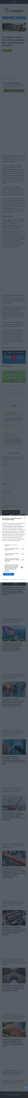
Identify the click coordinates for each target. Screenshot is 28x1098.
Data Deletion (5, 579)
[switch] (22, 549)
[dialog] (14, 549)
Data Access (14, 579)
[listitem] (14, 545)
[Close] (25, 518)
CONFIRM (8, 574)
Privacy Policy (22, 579)
